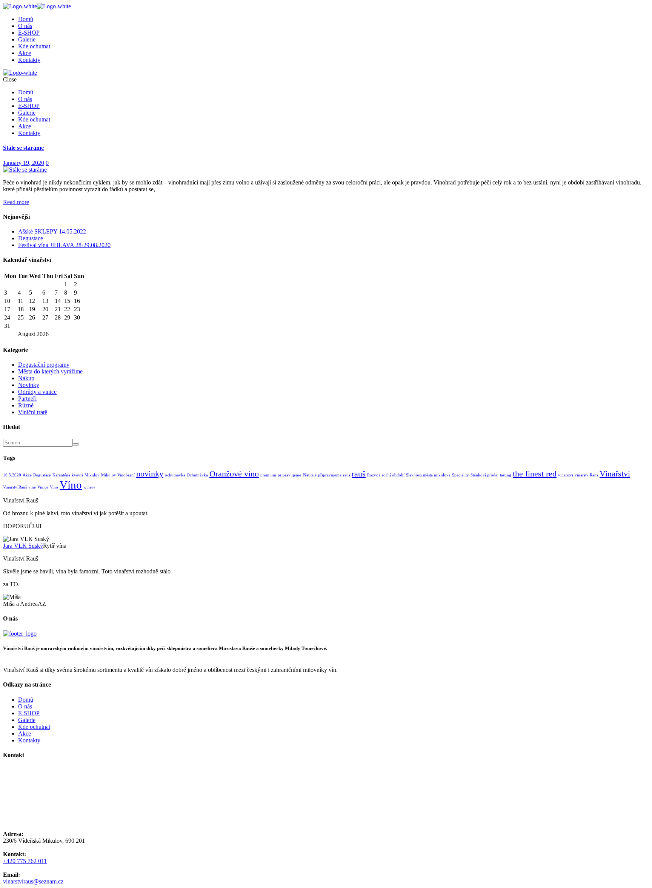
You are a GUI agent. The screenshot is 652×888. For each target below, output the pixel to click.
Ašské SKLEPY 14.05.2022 (52, 231)
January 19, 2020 (23, 163)
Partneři (27, 398)
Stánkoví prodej (484, 475)
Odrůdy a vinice (37, 392)
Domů (25, 19)
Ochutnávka (197, 475)
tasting (505, 475)
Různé (26, 405)
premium (268, 475)
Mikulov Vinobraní (118, 475)
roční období (393, 475)
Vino (54, 487)
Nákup (26, 378)
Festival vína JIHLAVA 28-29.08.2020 (64, 245)
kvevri (77, 475)
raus (346, 475)
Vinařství (615, 473)
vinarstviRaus (586, 475)
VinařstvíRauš (15, 487)
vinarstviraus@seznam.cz (33, 881)
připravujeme (329, 475)
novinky (149, 473)
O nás (25, 26)
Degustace (30, 238)
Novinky (28, 385)
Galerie (26, 39)
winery (89, 487)
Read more (16, 202)
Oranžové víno (234, 473)
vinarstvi (565, 475)
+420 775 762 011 (25, 861)
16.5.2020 (12, 475)
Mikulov (92, 475)
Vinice (42, 487)
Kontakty (29, 60)
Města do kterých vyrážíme (50, 371)
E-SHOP (29, 32)
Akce (24, 53)
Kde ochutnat (34, 46)
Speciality (460, 475)
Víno (71, 485)
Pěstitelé (310, 475)
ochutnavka (175, 475)
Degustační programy (43, 364)
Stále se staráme (23, 147)
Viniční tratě (32, 412)
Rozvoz (373, 475)
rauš (359, 473)
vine (32, 487)
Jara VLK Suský (23, 545)
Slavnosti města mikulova (428, 475)
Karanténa (61, 475)
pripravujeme (289, 475)
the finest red (535, 473)
